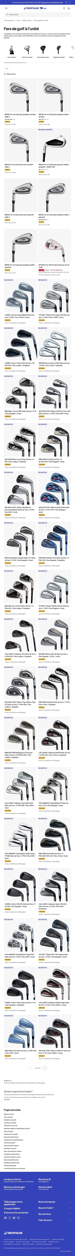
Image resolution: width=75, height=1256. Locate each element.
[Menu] (6, 8)
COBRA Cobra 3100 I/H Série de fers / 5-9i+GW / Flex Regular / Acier (20, 905)
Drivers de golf (27, 57)
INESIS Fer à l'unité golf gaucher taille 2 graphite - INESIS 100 (54, 166)
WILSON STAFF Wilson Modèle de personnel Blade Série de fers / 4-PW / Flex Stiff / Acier (20, 509)
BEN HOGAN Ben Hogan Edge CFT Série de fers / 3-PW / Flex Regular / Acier (20, 559)
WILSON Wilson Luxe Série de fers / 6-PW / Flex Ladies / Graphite (19, 460)
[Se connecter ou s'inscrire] (64, 8)
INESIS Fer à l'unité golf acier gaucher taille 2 (19, 216)
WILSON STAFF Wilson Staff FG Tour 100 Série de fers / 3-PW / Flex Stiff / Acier (54, 412)
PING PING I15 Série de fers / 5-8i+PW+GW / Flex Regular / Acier (51, 460)
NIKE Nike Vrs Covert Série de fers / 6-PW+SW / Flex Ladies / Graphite (19, 607)
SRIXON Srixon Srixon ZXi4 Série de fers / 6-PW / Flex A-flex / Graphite (54, 364)
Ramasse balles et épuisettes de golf (17, 1128)
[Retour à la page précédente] (30, 1068)
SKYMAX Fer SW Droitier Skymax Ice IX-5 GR (54, 266)
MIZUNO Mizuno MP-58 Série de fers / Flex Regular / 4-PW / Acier (53, 655)
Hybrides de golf (59, 57)
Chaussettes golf (10, 1165)
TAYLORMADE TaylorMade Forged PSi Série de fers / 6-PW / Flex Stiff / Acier (20, 956)
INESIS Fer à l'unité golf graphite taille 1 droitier (54, 115)
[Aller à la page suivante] (45, 1068)
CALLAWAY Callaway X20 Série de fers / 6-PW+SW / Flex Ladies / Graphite (20, 655)
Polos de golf (8, 1131)
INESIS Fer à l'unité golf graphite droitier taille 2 (20, 115)
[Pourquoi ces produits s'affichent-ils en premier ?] (5, 74)
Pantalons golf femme (11, 1163)
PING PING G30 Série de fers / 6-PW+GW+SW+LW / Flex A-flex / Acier (53, 855)
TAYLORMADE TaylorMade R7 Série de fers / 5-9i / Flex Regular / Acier (54, 804)
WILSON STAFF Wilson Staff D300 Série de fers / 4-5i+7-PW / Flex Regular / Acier (54, 509)
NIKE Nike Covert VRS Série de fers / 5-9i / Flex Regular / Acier (20, 412)
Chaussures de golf (11, 1134)
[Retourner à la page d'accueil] (35, 8)
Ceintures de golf (10, 1123)
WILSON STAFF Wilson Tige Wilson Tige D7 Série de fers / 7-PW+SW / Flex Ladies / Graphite (20, 704)
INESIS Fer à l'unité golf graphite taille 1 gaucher (20, 266)
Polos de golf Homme (11, 1145)
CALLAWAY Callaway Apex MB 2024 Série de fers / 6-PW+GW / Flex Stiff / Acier (20, 805)
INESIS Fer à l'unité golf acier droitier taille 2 (19, 166)
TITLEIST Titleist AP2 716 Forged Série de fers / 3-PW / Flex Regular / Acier (53, 956)
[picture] (20, 95)
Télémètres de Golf (10, 1125)
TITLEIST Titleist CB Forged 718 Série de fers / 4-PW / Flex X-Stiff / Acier (54, 316)
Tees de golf (8, 1117)
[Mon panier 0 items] (68, 8)
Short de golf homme (11, 1160)
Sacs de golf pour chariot (12, 1151)
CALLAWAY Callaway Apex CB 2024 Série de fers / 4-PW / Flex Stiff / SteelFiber (53, 906)
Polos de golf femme (11, 1137)
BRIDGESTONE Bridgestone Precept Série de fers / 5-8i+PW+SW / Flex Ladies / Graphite (19, 755)
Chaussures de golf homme (13, 1140)
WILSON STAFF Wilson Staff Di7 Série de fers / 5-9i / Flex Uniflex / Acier (54, 1052)
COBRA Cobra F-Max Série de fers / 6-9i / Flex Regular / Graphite (20, 1004)
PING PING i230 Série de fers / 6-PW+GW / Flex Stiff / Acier (20, 1052)
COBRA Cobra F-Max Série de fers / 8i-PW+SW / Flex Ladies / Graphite (20, 364)
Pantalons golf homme (12, 1154)
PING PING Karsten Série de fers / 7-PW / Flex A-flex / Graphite (54, 703)
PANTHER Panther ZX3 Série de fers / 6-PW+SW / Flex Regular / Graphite (54, 559)
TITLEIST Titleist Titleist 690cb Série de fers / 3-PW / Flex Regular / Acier (54, 607)
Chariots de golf (9, 1143)
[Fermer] (69, 2)
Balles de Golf (9, 1114)
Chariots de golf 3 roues (12, 1157)
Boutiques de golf (10, 1148)
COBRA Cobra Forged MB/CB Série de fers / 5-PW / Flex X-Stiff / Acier (20, 316)
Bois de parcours (43, 57)
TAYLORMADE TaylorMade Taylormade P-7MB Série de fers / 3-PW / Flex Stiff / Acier (20, 856)
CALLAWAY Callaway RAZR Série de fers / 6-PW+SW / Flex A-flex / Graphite (54, 754)
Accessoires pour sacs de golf (14, 1168)
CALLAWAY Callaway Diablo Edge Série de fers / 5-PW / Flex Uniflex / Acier (54, 1004)
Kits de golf (12, 57)
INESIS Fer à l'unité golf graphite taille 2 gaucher (54, 216)
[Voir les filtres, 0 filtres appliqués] (7, 68)
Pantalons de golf (10, 1120)
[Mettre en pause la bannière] (66, 2)
